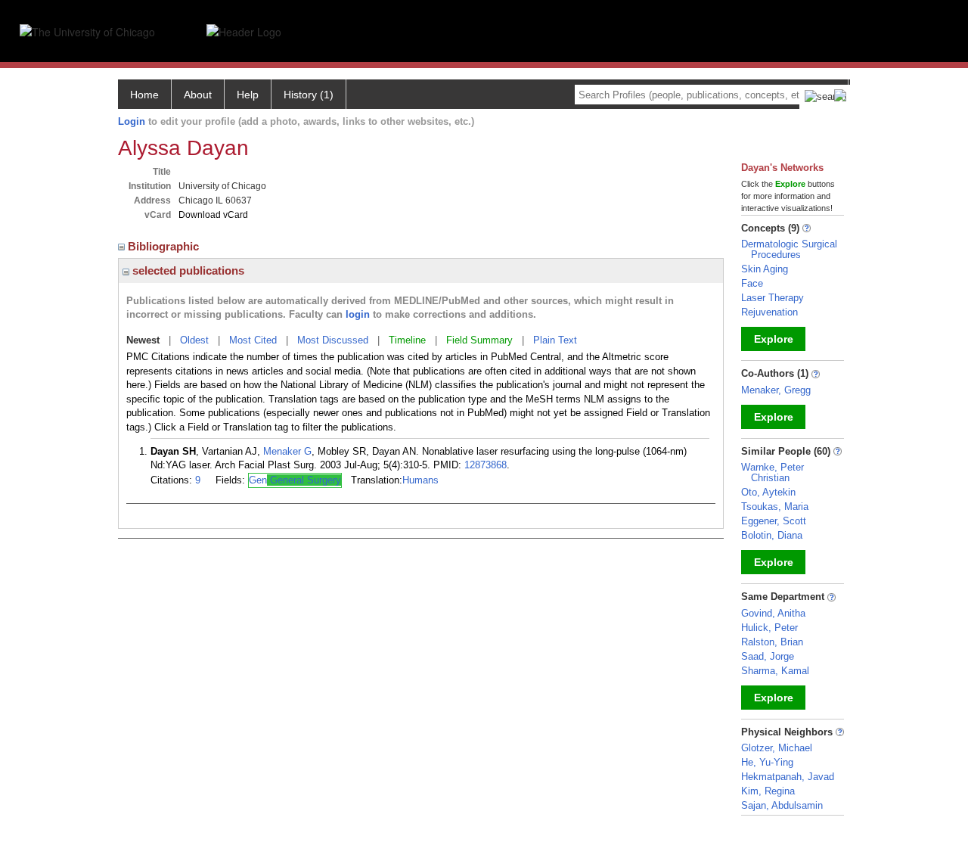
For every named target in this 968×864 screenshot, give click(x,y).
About (198, 95)
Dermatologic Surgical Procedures (789, 249)
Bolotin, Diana (771, 535)
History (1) (309, 95)
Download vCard (213, 215)
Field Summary (479, 340)
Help (248, 95)
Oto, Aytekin (768, 492)
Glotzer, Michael (776, 748)
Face (752, 283)
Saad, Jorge (767, 656)
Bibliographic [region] (165, 246)
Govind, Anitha (773, 613)
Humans (420, 480)
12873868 (485, 465)
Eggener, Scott (773, 521)
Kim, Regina (768, 791)
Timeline (407, 340)
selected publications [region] (186, 270)
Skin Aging (764, 269)
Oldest (194, 340)
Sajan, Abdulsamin (782, 805)
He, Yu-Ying (767, 762)
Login (131, 121)
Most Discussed (332, 340)
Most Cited (253, 340)
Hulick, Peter (769, 627)
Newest (143, 340)
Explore (773, 339)
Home (144, 95)
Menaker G (287, 451)
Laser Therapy (772, 297)
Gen (295, 480)
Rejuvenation (769, 312)
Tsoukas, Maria (774, 506)
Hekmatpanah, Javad (787, 776)
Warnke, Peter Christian (772, 472)
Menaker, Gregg (776, 390)
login (358, 314)
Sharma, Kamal (775, 670)
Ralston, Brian (772, 642)
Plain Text (555, 340)
